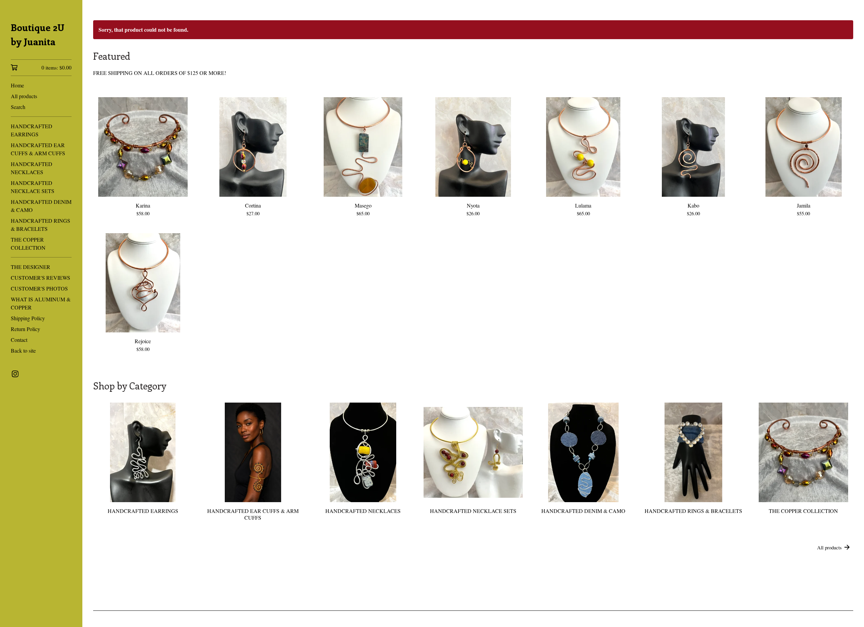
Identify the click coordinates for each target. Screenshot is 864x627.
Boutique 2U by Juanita (37, 34)
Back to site (23, 350)
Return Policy (25, 328)
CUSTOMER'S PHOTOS (39, 288)
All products (24, 96)
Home (17, 85)
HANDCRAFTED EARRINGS (31, 130)
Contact (19, 339)
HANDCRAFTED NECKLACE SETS (32, 186)
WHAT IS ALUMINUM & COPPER (41, 303)
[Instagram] (15, 374)
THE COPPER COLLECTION (28, 243)
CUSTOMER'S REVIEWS (40, 277)
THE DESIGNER (30, 266)
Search (18, 106)
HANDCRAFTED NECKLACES (31, 167)
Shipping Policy (28, 318)
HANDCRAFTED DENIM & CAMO (41, 205)
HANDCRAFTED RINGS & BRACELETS (40, 224)
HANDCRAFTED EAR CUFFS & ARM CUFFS (38, 149)
